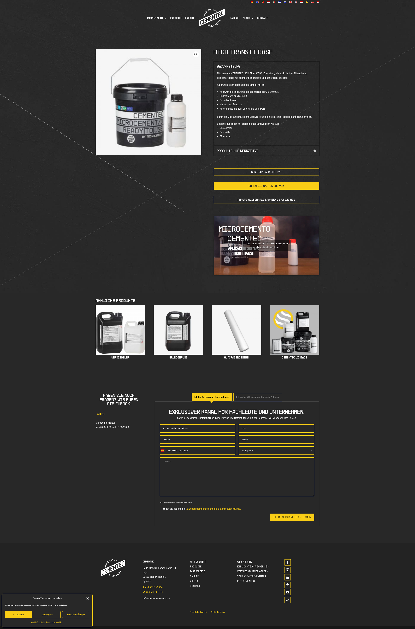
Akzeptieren (18, 614)
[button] (87, 598)
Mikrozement (155, 18)
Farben (189, 18)
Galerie (234, 18)
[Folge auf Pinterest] (288, 585)
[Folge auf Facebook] (288, 562)
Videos (194, 581)
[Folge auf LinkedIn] (288, 577)
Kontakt (262, 18)
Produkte (176, 18)
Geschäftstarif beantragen (292, 517)
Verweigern (47, 614)
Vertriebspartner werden (252, 571)
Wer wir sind (244, 562)
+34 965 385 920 (154, 587)
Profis (246, 18)
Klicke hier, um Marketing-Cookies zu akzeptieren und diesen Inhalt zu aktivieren (266, 245)
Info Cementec (246, 581)
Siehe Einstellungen (76, 614)
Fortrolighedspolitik (54, 622)
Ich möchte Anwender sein (253, 567)
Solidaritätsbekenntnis (251, 576)
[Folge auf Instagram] (288, 570)
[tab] (212, 397)
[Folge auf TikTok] (288, 600)
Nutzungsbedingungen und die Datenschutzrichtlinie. (213, 508)
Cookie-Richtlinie (38, 622)
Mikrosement (198, 562)
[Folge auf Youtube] (288, 592)
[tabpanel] (237, 463)
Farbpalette (197, 571)
